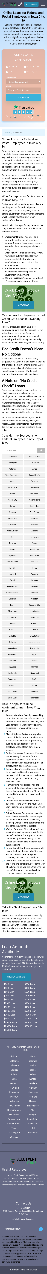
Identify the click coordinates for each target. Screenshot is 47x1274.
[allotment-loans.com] (23, 1161)
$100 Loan (9, 984)
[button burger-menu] (43, 4)
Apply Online (31, 4)
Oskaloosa (34, 549)
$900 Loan (9, 999)
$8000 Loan (30, 1014)
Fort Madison (12, 561)
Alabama (14, 1056)
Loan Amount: (11, 77)
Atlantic (34, 629)
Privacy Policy (36, 116)
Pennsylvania (14, 1119)
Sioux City (35, 462)
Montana (33, 1096)
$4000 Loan (30, 1007)
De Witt (12, 685)
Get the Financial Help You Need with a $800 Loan (23, 1181)
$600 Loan (30, 992)
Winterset (12, 679)
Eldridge (12, 636)
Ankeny (12, 481)
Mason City (12, 500)
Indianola (35, 537)
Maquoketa (12, 648)
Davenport (12, 462)
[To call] (20, 4)
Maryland (14, 1087)
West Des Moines (12, 475)
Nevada (12, 629)
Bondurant (12, 654)
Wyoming (14, 1137)
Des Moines (12, 456)
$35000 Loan (10, 1030)
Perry (12, 605)
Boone (34, 543)
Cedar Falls (34, 487)
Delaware (14, 1065)
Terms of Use (13, 118)
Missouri (14, 1096)
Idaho (33, 1070)
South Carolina (14, 1123)
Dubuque (34, 481)
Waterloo (12, 469)
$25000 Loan (10, 1026)
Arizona (32, 1056)
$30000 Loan (31, 1026)
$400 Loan (30, 988)
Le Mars (34, 580)
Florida (33, 1065)
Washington (34, 617)
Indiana (32, 1074)
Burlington (34, 506)
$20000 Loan (31, 1022)
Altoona (34, 530)
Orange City (35, 636)
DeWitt (34, 679)
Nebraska (14, 1101)
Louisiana (32, 1083)
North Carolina (14, 1110)
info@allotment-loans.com (23, 1219)
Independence (34, 642)
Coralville (12, 524)
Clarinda (34, 667)
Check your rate (16, 977)
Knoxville (12, 623)
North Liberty (12, 530)
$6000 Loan (30, 1011)
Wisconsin (32, 1132)
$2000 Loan (30, 1003)
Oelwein (12, 642)
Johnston (34, 518)
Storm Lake (34, 555)
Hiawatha (35, 623)
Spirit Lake (12, 697)
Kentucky (14, 1083)
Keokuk (12, 568)
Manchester (34, 697)
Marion (12, 493)
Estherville (34, 648)
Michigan (33, 1087)
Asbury (34, 660)
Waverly (34, 574)
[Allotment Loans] (9, 4)
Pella (35, 568)
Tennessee (33, 1123)
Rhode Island (33, 1119)
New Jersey (14, 1105)
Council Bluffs (34, 475)
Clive (12, 537)
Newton (12, 543)
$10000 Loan (31, 1018)
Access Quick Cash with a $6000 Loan (23, 1175)
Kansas (32, 1079)
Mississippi (33, 1092)
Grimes (12, 549)
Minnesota (14, 1092)
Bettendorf (34, 493)
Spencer (12, 555)
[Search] (41, 450)
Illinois (14, 1074)
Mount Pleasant (12, 592)
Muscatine (12, 518)
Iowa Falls (12, 691)
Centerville (12, 673)
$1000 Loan (30, 999)
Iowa (14, 1079)
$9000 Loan (9, 1018)
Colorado (33, 1061)
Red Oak (12, 660)
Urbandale (12, 487)
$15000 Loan (10, 1022)
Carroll (12, 580)
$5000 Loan (9, 1011)
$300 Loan (9, 988)
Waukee (34, 524)
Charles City (12, 617)
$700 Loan (9, 995)
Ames (34, 469)
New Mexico (33, 1105)
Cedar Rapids (34, 456)
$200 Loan (30, 984)
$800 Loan (30, 995)
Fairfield (12, 574)
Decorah (12, 599)
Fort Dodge (34, 512)
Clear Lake (12, 611)
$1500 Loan (9, 1003)
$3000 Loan (9, 1007)
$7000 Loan (9, 1014)
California (14, 1061)
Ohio (33, 1110)
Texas (14, 1128)
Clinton (12, 506)
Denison (34, 592)
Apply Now (23, 97)
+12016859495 (23, 1208)
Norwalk (34, 561)
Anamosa (12, 667)
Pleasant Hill (12, 586)
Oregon (32, 1114)
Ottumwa (12, 512)
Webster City (34, 605)
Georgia (14, 1070)
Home (7, 132)
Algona (35, 654)
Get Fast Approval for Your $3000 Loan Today (23, 1178)
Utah (33, 1128)
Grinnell (34, 586)
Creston (34, 599)
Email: (8, 86)
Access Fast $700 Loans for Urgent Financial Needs (23, 1184)
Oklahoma (14, 1114)
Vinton (34, 685)
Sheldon (34, 691)
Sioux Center (35, 611)
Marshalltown (34, 500)
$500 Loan (9, 992)
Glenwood (34, 673)
